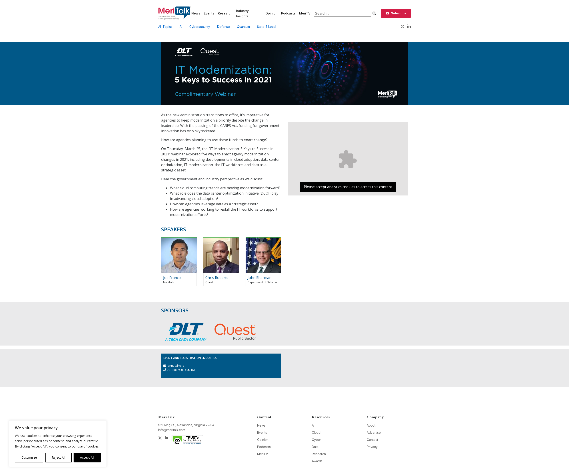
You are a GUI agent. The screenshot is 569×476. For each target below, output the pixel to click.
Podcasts (288, 13)
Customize (29, 457)
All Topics (165, 26)
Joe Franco (172, 277)
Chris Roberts (216, 277)
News (195, 13)
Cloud (316, 432)
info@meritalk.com (171, 430)
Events (209, 13)
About (371, 425)
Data (315, 447)
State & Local (266, 26)
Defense (223, 26)
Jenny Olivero (175, 366)
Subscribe (398, 13)
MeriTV (305, 13)
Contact (372, 439)
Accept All (87, 457)
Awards (317, 461)
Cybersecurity (199, 26)
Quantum (243, 26)
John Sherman (259, 277)
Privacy (372, 447)
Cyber (316, 439)
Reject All (58, 457)
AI (181, 26)
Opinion (271, 13)
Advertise (374, 432)
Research (225, 13)
